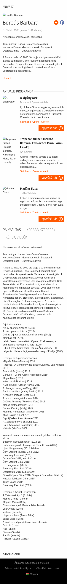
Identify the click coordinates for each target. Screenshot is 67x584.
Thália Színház (28, 193)
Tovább (7, 78)
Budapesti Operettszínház (34, 102)
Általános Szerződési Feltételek (32, 562)
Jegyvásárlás (49, 128)
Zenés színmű (40, 171)
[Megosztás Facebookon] (62, 22)
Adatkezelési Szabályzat (18, 568)
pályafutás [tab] (12, 230)
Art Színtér (26, 152)
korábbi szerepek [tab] (41, 230)
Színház (24, 121)
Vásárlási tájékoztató (47, 568)
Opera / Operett (40, 121)
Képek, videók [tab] (16, 237)
